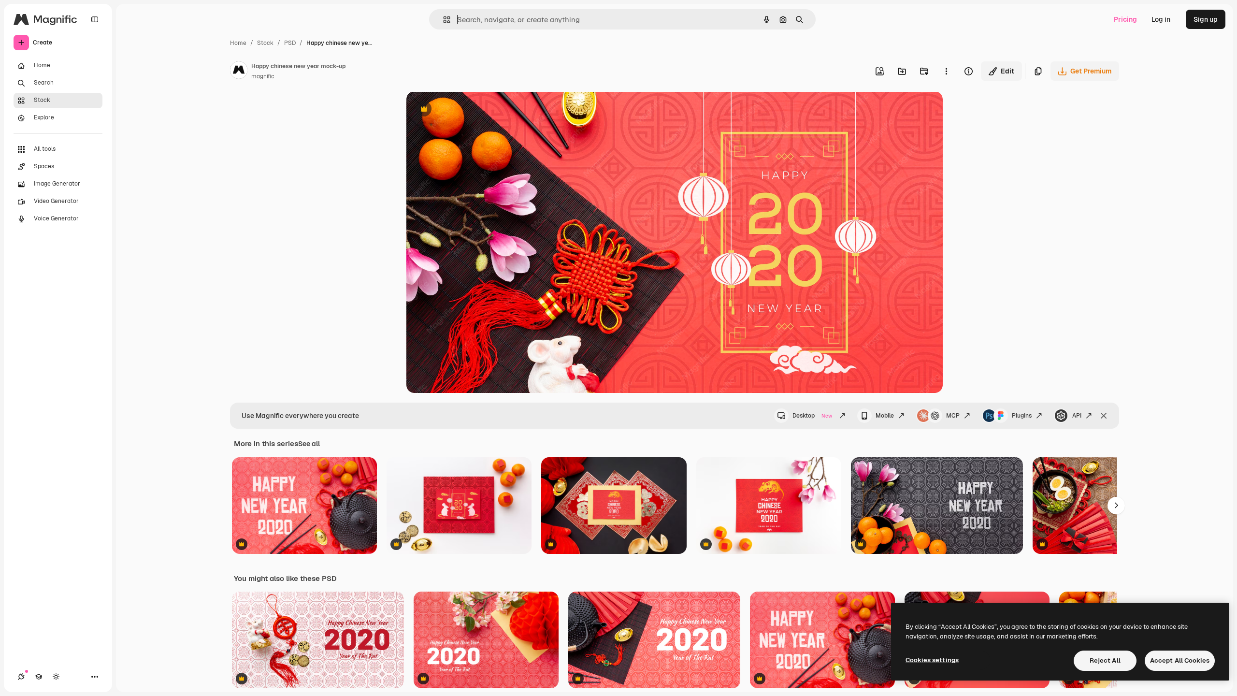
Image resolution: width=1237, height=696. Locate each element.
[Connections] (21, 676)
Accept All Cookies (1179, 660)
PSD (290, 43)
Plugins (1022, 416)
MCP (953, 416)
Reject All (1105, 660)
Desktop (812, 416)
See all (309, 443)
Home (238, 43)
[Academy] (38, 676)
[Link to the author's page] (238, 71)
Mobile (885, 416)
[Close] (1104, 416)
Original (468, 110)
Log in (1160, 19)
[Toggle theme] (56, 676)
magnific (262, 76)
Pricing (1125, 19)
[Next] (1116, 505)
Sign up (1206, 19)
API (1076, 416)
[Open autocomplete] (443, 19)
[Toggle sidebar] (94, 19)
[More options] (946, 71)
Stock (265, 43)
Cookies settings (932, 660)
